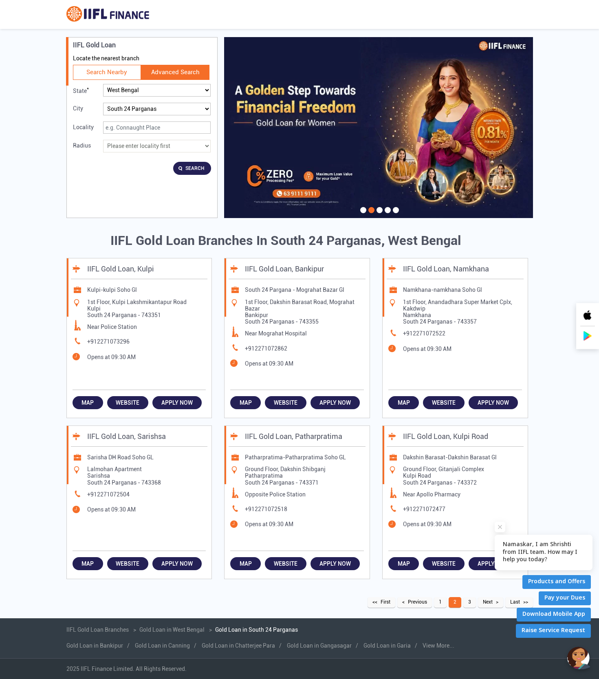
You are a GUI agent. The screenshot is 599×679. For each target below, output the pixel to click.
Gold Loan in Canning (162, 645)
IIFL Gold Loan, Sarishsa (126, 436)
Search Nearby (106, 72)
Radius (82, 145)
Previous (417, 602)
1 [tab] (362, 215)
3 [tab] (379, 215)
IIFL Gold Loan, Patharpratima (293, 436)
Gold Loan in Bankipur (94, 645)
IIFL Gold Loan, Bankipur (284, 269)
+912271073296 (108, 341)
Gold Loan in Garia (387, 645)
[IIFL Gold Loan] (107, 14)
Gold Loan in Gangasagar (319, 645)
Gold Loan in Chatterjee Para (238, 645)
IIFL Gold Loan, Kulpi (120, 269)
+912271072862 (266, 348)
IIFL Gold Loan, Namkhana (446, 269)
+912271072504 (108, 494)
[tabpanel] (378, 127)
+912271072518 (266, 509)
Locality (83, 127)
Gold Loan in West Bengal (172, 629)
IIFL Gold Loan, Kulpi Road (445, 436)
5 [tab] (395, 215)
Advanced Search (175, 72)
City (78, 108)
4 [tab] (387, 215)
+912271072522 (424, 333)
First (385, 602)
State (81, 90)
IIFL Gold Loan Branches (98, 629)
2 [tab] (370, 215)
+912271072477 (424, 509)
